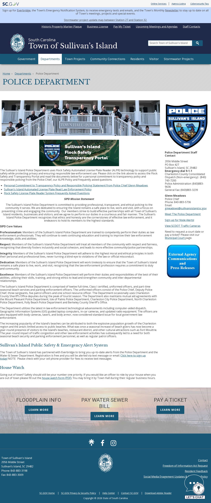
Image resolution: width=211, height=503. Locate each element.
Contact (203, 460)
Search (197, 43)
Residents (137, 59)
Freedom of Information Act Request (185, 466)
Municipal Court (175, 238)
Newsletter (172, 10)
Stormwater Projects (179, 59)
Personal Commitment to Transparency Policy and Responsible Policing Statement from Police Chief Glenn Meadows (76, 185)
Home (6, 73)
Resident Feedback (196, 471)
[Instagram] (114, 444)
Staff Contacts (191, 26)
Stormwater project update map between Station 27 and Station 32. (105, 20)
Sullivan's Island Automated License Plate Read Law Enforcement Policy (47, 189)
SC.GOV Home (47, 493)
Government (26, 59)
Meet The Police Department (183, 214)
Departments (50, 59)
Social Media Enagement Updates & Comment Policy (176, 476)
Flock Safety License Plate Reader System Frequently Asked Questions (47, 193)
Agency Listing (179, 3)
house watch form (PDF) (57, 378)
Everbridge (23, 10)
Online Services (158, 3)
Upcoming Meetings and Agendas (157, 26)
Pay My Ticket (122, 26)
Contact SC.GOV (129, 493)
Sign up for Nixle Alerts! (179, 220)
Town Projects (75, 59)
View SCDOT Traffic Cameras (182, 226)
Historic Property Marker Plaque (62, 26)
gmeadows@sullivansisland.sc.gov (186, 208)
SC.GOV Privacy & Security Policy (78, 493)
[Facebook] (103, 444)
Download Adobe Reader (158, 493)
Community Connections (107, 59)
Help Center (108, 493)
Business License (97, 26)
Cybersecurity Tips (199, 3)
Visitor (154, 59)
